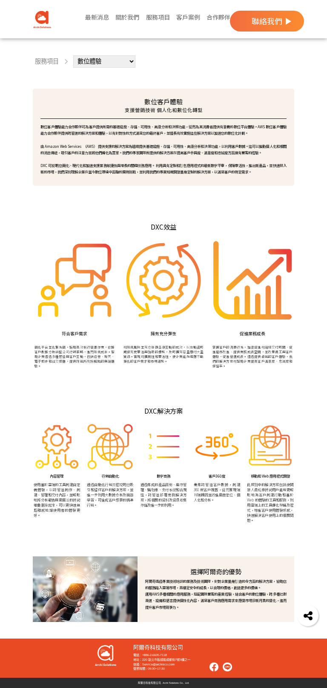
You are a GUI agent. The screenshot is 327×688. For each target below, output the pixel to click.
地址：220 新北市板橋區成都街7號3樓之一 (161, 660)
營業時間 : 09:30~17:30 (149, 669)
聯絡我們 (267, 20)
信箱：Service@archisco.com (154, 664)
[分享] (307, 615)
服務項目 (47, 61)
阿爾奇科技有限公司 (158, 648)
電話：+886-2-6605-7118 (150, 655)
